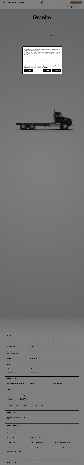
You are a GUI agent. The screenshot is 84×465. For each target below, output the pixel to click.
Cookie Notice (46, 67)
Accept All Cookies (56, 70)
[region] (42, 60)
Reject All (47, 70)
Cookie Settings (28, 70)
